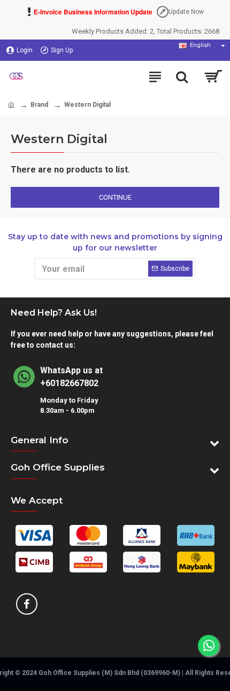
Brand (39, 104)
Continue (115, 197)
